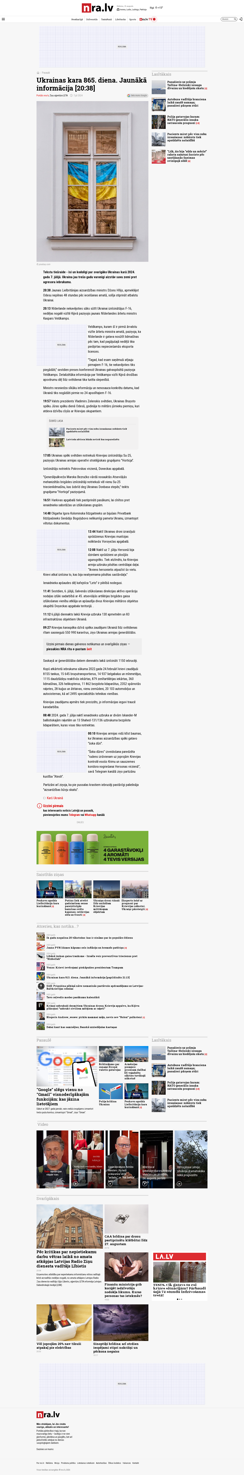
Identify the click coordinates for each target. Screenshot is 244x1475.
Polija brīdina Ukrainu (107, 1103)
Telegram (74, 815)
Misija (56, 1463)
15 (198, 123)
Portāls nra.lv (43, 95)
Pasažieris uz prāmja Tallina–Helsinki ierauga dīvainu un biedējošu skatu (185, 85)
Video (42, 1124)
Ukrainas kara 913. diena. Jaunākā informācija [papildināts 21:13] (88, 977)
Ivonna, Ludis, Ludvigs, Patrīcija (132, 9)
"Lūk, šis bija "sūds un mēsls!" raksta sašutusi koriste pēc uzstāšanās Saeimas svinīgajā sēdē (187, 156)
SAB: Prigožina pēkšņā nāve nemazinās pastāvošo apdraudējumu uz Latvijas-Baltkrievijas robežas (95, 987)
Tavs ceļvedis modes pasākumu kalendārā (72, 997)
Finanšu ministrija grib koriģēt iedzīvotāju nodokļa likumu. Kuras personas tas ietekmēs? (123, 1290)
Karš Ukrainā (53, 798)
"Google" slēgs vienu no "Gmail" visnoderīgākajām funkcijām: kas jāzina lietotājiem (63, 1096)
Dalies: (80, 822)
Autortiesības (101, 1463)
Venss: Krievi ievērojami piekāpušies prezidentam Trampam (84, 967)
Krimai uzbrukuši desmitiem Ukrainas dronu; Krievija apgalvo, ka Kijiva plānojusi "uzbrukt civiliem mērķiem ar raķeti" (92, 1007)
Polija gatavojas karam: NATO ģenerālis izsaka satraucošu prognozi (183, 120)
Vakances (127, 1463)
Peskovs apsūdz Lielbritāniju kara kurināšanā (48, 903)
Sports (132, 19)
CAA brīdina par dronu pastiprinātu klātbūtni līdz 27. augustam (126, 1240)
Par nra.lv (40, 1463)
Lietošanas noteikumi (85, 1463)
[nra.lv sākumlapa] (97, 8)
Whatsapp (90, 815)
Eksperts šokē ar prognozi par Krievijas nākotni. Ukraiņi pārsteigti (133, 905)
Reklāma (49, 1463)
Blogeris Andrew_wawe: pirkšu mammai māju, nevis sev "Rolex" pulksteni (94, 1017)
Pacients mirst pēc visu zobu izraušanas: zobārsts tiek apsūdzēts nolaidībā (96, 430)
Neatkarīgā (77, 19)
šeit (89, 649)
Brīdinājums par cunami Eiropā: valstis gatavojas (110, 1067)
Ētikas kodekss (114, 1463)
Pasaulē (46, 72)
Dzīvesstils (92, 19)
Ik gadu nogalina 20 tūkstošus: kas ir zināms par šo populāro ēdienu (89, 937)
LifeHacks (120, 19)
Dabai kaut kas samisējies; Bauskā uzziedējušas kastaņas (81, 1027)
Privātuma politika (68, 1463)
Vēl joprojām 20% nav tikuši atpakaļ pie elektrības (59, 1346)
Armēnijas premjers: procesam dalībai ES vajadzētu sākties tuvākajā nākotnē (135, 1071)
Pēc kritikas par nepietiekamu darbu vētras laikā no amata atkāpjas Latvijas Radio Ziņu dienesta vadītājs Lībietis (66, 1259)
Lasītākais (161, 74)
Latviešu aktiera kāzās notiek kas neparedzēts (92, 439)
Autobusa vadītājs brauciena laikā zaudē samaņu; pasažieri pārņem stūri (186, 102)
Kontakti (135, 1463)
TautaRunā (106, 19)
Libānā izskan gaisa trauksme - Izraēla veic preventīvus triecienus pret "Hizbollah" (91, 957)
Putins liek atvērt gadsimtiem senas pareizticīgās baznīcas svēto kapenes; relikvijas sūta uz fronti (77, 907)
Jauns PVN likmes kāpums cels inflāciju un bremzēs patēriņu (85, 947)
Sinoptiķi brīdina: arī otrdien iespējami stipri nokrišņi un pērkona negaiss (116, 1347)
